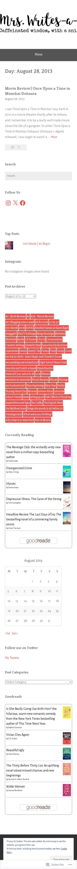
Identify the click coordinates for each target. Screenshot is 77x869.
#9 (28, 316)
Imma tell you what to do (19, 374)
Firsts (53, 351)
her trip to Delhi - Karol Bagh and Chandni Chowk (33, 356)
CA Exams (30, 339)
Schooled (59, 391)
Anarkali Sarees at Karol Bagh (51, 328)
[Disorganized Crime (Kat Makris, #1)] (67, 476)
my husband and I (15, 385)
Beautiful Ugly (15, 750)
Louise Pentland (15, 790)
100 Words (11, 328)
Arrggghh (11, 333)
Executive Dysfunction (54, 345)
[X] (15, 203)
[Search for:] (38, 176)
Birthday (60, 333)
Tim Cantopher (14, 503)
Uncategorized (13, 414)
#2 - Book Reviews (15, 316)
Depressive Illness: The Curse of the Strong (33, 499)
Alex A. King (13, 472)
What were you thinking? (37, 414)
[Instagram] (8, 203)
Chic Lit (41, 339)
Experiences (11, 351)
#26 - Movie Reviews (42, 316)
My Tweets (12, 657)
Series (26, 397)
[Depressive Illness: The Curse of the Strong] (67, 508)
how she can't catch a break (20, 368)
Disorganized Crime (19, 468)
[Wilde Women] (67, 795)
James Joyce (13, 487)
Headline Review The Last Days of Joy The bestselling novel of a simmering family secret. (33, 519)
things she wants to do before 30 (45, 408)
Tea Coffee (37, 402)
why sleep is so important (19, 420)
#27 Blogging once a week (19, 322)
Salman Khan (45, 391)
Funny (60, 351)
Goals (68, 351)
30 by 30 (54, 322)
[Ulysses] (67, 492)
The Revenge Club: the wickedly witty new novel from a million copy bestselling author (33, 452)
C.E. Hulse (12, 739)
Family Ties (34, 351)
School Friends (13, 397)
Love (37, 374)
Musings (63, 379)
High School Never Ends (53, 362)
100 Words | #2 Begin (36, 243)
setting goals (37, 397)
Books (20, 339)
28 (25, 620)
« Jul (7, 633)
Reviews (32, 391)
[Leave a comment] (13, 147)
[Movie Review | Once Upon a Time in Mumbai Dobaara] (19, 147)
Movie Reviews (40, 379)
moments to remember (18, 379)
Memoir (45, 374)
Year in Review (43, 420)
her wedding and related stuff (22, 362)
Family (23, 351)
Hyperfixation (45, 368)
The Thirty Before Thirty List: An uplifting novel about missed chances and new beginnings (32, 770)
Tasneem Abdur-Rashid (18, 779)
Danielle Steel (33, 345)
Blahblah (10, 339)
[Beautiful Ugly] (67, 758)
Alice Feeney (13, 754)
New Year (50, 385)
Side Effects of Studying (58, 397)
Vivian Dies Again (17, 734)
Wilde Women (15, 786)
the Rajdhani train (15, 408)
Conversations (54, 339)
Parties (61, 385)
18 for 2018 (41, 322)
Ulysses (11, 483)
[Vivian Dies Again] (67, 743)
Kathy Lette (13, 461)
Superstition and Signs (17, 402)
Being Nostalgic (45, 333)
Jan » (15, 633)
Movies (53, 379)
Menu (38, 54)
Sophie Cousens (15, 727)
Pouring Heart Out (16, 391)
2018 (22, 328)
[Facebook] (22, 203)
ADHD (30, 328)
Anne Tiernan (14, 528)
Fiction (45, 351)
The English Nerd (53, 402)
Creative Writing (14, 345)
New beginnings (35, 385)
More (54, 137)
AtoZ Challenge (27, 333)
